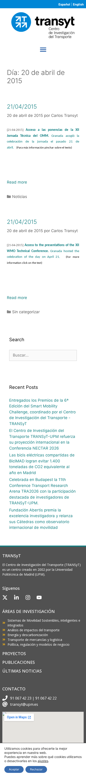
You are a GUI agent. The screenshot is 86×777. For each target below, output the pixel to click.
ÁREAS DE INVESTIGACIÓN (28, 611)
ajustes (43, 761)
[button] (43, 49)
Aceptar (14, 769)
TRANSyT (11, 555)
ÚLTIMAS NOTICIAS (22, 671)
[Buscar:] (43, 355)
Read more (17, 182)
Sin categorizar (26, 312)
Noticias (19, 196)
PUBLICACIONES (18, 662)
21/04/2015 (22, 106)
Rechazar (36, 769)
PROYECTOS (14, 653)
